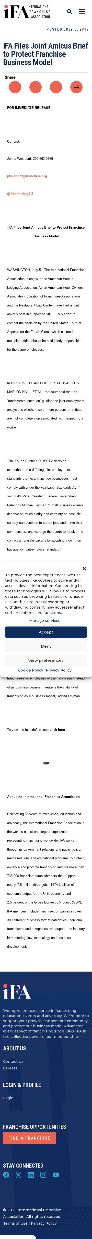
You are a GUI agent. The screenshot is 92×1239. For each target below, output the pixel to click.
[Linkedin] (31, 1174)
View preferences (46, 660)
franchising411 (21, 194)
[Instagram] (43, 1174)
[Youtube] (56, 1174)
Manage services (44, 620)
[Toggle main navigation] (82, 11)
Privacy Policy (59, 670)
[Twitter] (18, 1174)
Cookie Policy (30, 670)
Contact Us (13, 1061)
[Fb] (6, 1174)
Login (8, 1098)
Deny (46, 646)
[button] (84, 568)
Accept (46, 632)
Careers (10, 1068)
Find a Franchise (29, 1138)
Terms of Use (15, 1223)
